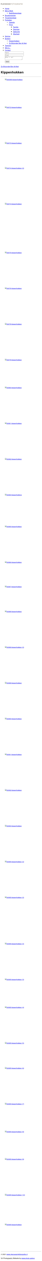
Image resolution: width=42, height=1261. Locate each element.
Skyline (7, 36)
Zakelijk (12, 22)
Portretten (8, 20)
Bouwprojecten (10, 15)
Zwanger (16, 29)
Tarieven (8, 45)
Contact (7, 50)
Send (7, 61)
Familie (15, 27)
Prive (11, 25)
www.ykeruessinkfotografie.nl (17, 1254)
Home (7, 8)
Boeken (7, 38)
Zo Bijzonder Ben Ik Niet (18, 43)
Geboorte (16, 32)
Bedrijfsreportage (15, 13)
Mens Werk (9, 11)
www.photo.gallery (28, 1258)
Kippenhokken (14, 41)
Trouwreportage (10, 18)
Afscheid (16, 34)
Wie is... (8, 48)
